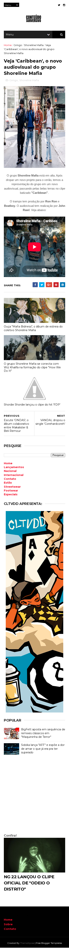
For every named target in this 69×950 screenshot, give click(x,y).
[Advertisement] (34, 795)
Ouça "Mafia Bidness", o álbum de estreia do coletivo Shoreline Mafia (33, 328)
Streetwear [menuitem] (12, 486)
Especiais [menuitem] (10, 494)
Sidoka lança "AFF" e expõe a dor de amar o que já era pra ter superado (43, 748)
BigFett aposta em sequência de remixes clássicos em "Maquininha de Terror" (43, 733)
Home (8, 45)
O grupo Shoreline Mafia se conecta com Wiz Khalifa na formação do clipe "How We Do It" (32, 367)
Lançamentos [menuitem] (14, 467)
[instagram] (64, 5)
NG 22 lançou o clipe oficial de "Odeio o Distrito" (29, 883)
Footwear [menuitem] (11, 490)
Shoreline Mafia (34, 45)
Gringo (18, 45)
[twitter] (59, 5)
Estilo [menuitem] (8, 482)
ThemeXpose (27, 943)
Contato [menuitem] (10, 479)
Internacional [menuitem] (13, 475)
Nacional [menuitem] (10, 471)
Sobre (8, 924)
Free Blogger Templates (49, 943)
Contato (10, 929)
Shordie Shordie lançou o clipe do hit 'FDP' (32, 404)
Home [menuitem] (8, 463)
